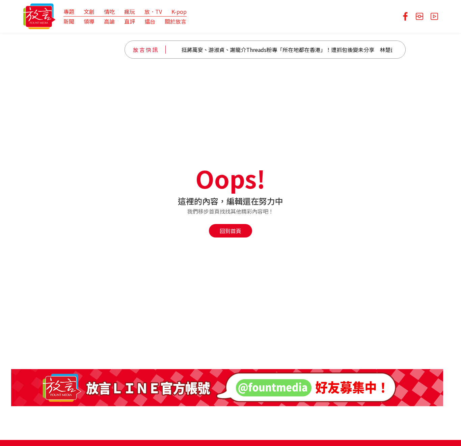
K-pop (179, 11)
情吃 (109, 11)
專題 (68, 11)
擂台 (149, 21)
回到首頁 (230, 231)
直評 (129, 21)
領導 (89, 21)
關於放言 (175, 21)
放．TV (153, 11)
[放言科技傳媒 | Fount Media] (39, 15)
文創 (89, 11)
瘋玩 (129, 11)
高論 (109, 21)
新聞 (68, 21)
